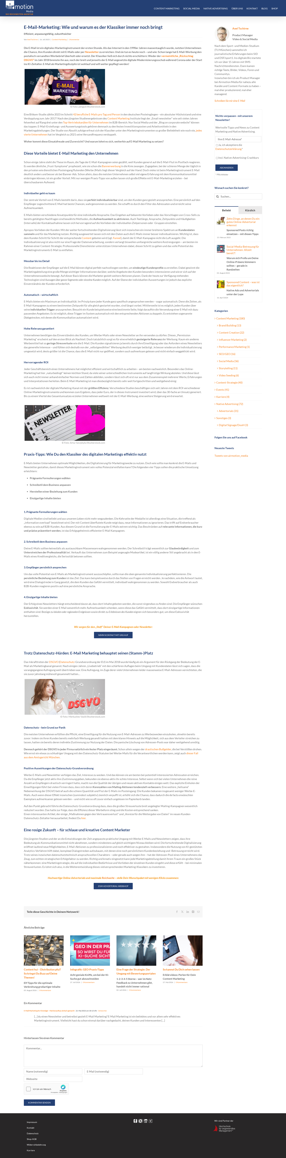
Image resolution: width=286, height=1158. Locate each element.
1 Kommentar (74, 39)
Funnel (117, 238)
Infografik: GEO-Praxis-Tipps (89, 974)
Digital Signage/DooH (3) (233, 425)
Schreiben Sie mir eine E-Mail (229, 100)
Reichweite (108, 877)
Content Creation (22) (231, 332)
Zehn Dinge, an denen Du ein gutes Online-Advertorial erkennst (243, 226)
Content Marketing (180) (230, 318)
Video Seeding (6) (229, 375)
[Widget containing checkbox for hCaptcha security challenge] (46, 1089)
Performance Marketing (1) (234, 346)
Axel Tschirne (32, 39)
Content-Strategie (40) (229, 382)
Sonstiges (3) (223, 418)
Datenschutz (67, 662)
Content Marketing (59, 39)
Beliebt (226, 210)
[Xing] (150, 1121)
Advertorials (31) (228, 411)
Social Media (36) (229, 361)
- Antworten (102, 1011)
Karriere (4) (222, 396)
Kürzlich (250, 210)
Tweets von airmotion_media (231, 455)
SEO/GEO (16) (227, 354)
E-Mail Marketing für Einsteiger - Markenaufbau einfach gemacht (49, 1011)
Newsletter (92, 52)
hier (83, 818)
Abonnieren (226, 167)
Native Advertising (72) (229, 404)
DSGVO (53, 662)
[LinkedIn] (145, 1121)
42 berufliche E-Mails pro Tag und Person (96, 114)
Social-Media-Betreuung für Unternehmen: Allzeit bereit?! (243, 258)
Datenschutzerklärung (228, 148)
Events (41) (222, 389)
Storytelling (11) (228, 368)
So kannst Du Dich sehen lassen (181, 974)
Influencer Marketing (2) (233, 339)
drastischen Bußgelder (158, 749)
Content (86, 238)
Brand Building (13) (230, 325)
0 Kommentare (45, 990)
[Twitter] (140, 1121)
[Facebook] (135, 1121)
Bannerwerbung (111, 166)
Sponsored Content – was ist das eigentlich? (243, 288)
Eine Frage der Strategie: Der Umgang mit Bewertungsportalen (136, 978)
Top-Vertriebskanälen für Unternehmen (86, 122)
